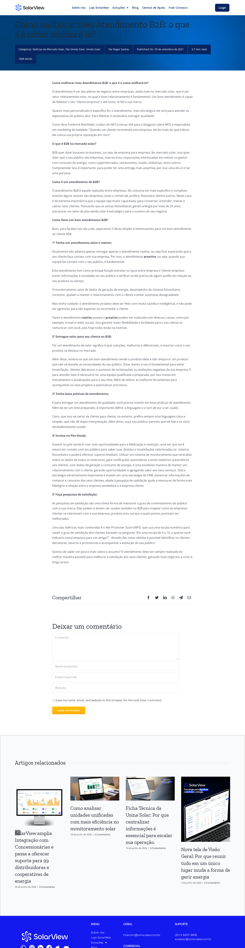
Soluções (118, 8)
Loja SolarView (99, 8)
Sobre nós (78, 8)
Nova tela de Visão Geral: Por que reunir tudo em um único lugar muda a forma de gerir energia (205, 863)
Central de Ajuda (153, 8)
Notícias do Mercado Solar (48, 49)
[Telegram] (181, 597)
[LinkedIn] (165, 597)
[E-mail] (189, 597)
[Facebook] (148, 597)
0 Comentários (47, 886)
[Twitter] (156, 597)
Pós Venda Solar (75, 49)
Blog (135, 8)
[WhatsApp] (173, 597)
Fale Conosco (178, 8)
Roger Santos (121, 49)
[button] (17, 832)
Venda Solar (93, 49)
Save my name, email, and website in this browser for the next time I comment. (109, 700)
